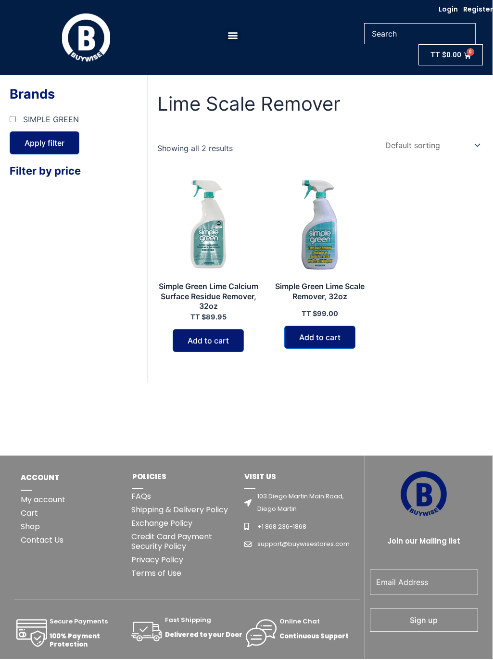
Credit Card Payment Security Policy (171, 541)
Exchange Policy (161, 523)
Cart (29, 513)
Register (478, 9)
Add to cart (208, 340)
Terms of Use (156, 573)
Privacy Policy (157, 559)
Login (448, 9)
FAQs (141, 496)
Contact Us (42, 540)
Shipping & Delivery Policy (179, 509)
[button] (233, 35)
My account (43, 499)
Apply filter (44, 143)
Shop (30, 526)
